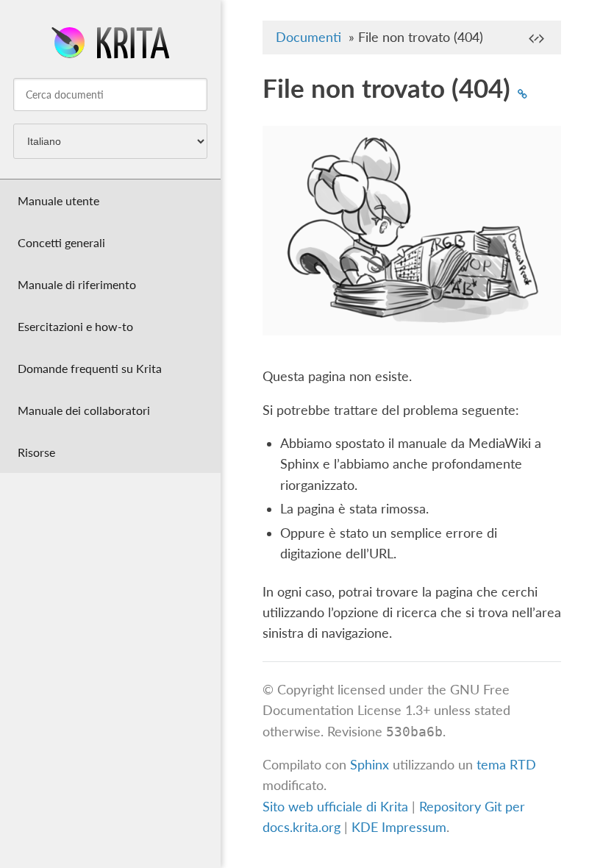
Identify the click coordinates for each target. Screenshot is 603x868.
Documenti (308, 37)
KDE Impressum (399, 827)
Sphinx (369, 764)
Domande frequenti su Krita (90, 368)
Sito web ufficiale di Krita (335, 806)
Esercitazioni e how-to (75, 326)
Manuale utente (58, 200)
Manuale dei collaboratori (84, 410)
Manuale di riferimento (77, 284)
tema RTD (506, 764)
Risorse (36, 452)
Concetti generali (61, 242)
